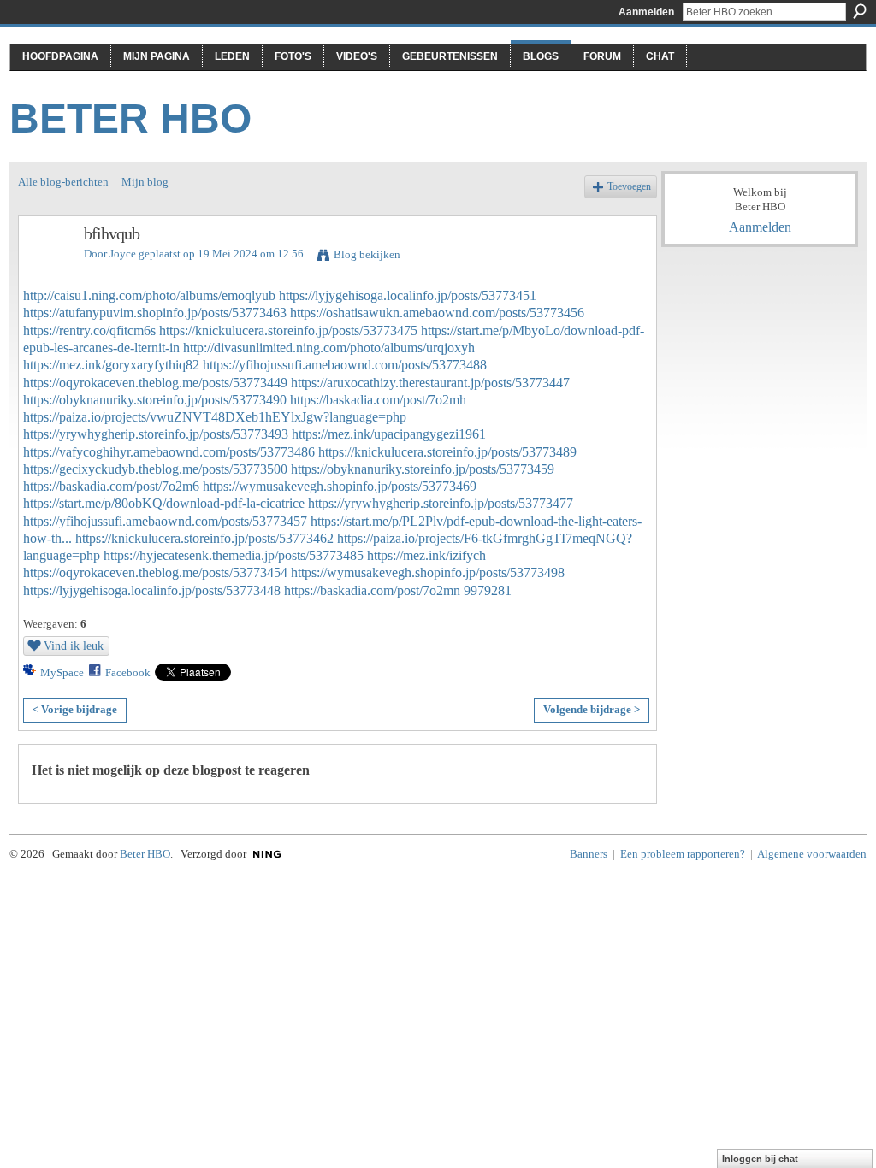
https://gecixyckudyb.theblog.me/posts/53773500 (155, 469)
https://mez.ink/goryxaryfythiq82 (111, 364)
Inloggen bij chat (760, 1158)
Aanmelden (646, 12)
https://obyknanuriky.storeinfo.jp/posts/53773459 (422, 469)
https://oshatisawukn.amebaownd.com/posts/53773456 (437, 312)
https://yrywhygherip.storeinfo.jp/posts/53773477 (440, 503)
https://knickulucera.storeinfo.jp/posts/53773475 (288, 330)
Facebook (128, 672)
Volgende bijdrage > (591, 709)
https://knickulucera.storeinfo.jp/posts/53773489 (447, 452)
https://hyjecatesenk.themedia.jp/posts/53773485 (234, 555)
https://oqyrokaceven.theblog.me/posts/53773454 (155, 572)
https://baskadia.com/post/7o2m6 (111, 486)
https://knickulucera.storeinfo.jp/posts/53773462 (204, 538)
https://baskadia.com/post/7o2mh (378, 399)
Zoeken (860, 11)
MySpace (62, 672)
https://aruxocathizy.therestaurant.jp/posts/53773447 (430, 382)
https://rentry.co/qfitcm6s (89, 330)
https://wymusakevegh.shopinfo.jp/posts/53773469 (339, 486)
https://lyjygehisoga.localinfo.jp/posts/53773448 (152, 590)
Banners (588, 853)
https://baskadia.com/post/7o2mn (372, 590)
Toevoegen (629, 186)
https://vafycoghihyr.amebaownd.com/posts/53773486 (169, 452)
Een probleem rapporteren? (682, 853)
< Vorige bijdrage (75, 709)
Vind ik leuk (74, 645)
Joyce (123, 253)
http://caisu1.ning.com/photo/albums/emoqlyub (149, 295)
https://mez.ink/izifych (426, 555)
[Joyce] (46, 270)
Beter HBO (130, 118)
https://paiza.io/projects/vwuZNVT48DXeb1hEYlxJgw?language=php (214, 417)
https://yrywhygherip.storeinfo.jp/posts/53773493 (155, 434)
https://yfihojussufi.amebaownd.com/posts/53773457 (165, 521)
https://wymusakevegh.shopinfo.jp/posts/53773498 (428, 572)
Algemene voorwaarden (812, 853)
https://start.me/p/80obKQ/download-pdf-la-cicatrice (164, 503)
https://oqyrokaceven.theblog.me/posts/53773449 (155, 382)
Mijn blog (145, 181)
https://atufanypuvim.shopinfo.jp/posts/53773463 (155, 312)
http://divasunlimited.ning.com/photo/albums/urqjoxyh (329, 347)
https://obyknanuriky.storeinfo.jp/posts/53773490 (155, 399)
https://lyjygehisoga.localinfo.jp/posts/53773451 (407, 295)
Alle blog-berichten (63, 181)
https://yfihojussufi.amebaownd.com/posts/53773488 (345, 364)
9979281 (488, 590)
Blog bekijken (367, 254)
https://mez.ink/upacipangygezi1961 (389, 434)
